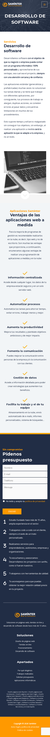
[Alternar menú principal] (44, 4)
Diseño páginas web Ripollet (17, 692)
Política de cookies (25, 730)
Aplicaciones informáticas (25, 680)
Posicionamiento (25, 648)
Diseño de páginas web (25, 641)
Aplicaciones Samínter (25, 211)
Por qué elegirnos (25, 670)
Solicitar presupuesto (25, 677)
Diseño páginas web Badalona (18, 698)
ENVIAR (12, 511)
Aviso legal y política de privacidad (25, 727)
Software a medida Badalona (18, 704)
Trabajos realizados (25, 674)
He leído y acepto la (25, 501)
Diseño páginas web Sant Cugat (26, 694)
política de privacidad (35, 501)
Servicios (10, 41)
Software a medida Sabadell (31, 702)
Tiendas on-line (25, 644)
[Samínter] (12, 4)
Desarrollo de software (25, 651)
